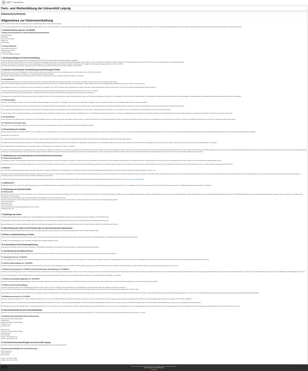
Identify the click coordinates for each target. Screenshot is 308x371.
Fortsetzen (154, 369)
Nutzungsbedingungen (159, 367)
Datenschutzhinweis (148, 367)
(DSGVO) (43, 60)
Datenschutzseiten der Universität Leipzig (130, 179)
